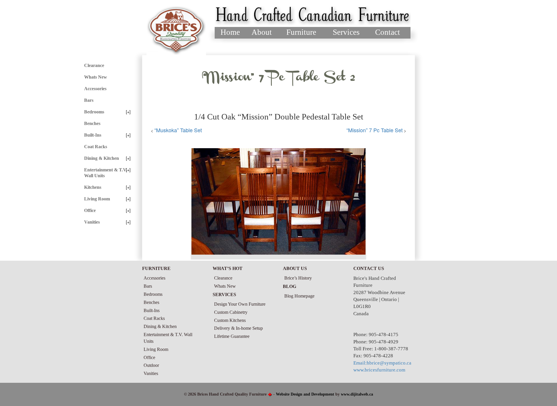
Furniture (301, 32)
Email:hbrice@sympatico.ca (382, 363)
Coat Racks (95, 146)
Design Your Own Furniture (239, 304)
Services (346, 32)
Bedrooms (94, 111)
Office (90, 210)
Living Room (97, 198)
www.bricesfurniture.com (379, 370)
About (262, 32)
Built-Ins (92, 135)
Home (230, 32)
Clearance (94, 65)
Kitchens (92, 187)
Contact (387, 32)
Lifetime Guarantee (231, 336)
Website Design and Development (305, 394)
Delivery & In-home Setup (238, 328)
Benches (92, 123)
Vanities (92, 222)
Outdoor (151, 365)
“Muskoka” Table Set (178, 130)
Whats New (95, 77)
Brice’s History (298, 278)
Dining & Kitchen (101, 158)
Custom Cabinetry (230, 312)
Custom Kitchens (230, 320)
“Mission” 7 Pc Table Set (374, 130)
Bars (88, 100)
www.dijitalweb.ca (357, 394)
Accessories (95, 88)
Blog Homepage (299, 295)
